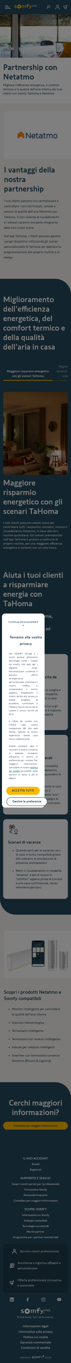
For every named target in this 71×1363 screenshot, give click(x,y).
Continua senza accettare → (23, 623)
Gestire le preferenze (26, 801)
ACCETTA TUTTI (23, 790)
